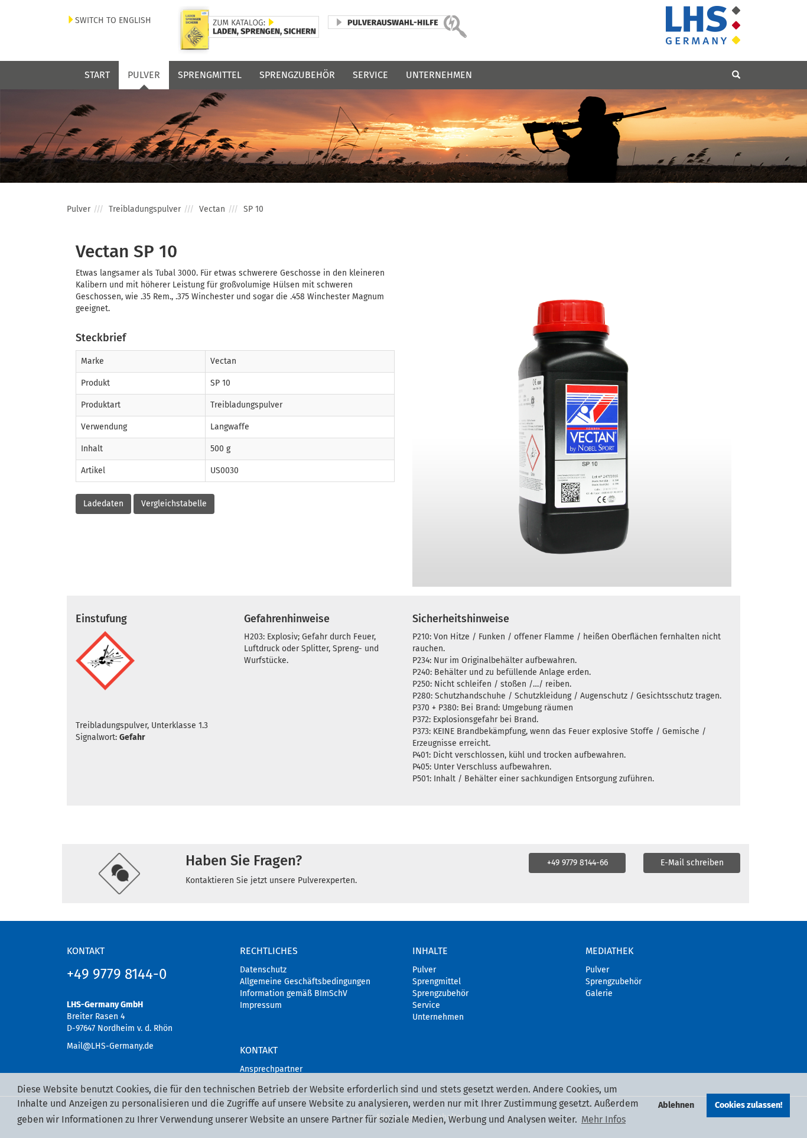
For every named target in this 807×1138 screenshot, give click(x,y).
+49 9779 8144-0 (117, 974)
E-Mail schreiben (692, 863)
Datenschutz (263, 970)
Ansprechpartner (271, 1069)
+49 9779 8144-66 (577, 863)
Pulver (144, 74)
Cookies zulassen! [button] (748, 1105)
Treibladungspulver (145, 209)
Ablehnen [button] (676, 1105)
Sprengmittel (210, 74)
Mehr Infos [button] (603, 1119)
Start (97, 74)
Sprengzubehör (297, 74)
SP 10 (253, 209)
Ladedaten (103, 504)
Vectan (212, 209)
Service (370, 74)
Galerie (599, 993)
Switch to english (113, 20)
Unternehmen (439, 74)
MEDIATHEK (609, 950)
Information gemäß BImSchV (293, 993)
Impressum (261, 1005)
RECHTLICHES (269, 950)
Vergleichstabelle (174, 504)
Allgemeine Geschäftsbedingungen (305, 982)
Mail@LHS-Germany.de (110, 1046)
